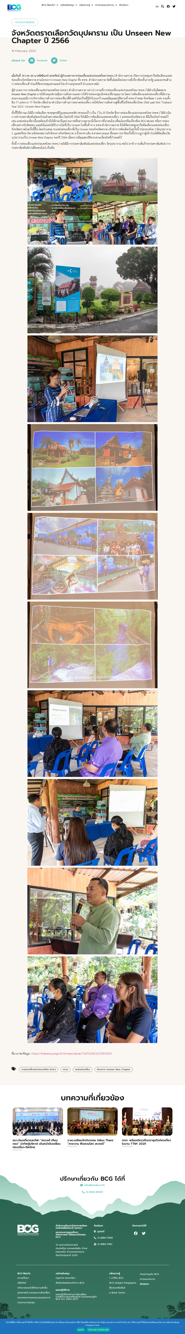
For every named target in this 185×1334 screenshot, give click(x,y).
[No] (180, 1326)
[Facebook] (168, 6)
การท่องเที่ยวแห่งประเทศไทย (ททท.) (38, 1069)
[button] (162, 6)
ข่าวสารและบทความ (104, 5)
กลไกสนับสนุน (67, 5)
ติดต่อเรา (123, 5)
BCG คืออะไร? (48, 5)
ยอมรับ (81, 1330)
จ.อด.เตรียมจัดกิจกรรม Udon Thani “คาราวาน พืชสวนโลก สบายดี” (90, 1142)
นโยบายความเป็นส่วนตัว (98, 1330)
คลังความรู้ (84, 5)
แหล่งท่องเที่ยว (82, 1069)
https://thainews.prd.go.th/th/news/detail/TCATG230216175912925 (72, 1053)
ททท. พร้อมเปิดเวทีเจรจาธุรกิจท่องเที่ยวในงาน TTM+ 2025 (146, 1142)
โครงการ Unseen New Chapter (113, 1069)
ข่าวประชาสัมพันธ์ (24, 22)
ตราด (65, 1069)
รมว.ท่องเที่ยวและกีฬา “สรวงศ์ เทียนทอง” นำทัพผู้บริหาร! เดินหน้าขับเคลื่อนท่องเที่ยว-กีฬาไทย (36, 1143)
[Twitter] (174, 6)
